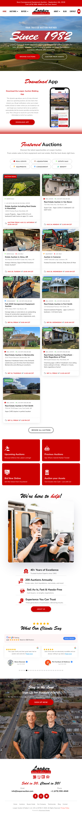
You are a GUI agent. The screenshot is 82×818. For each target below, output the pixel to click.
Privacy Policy (65, 808)
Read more (35, 654)
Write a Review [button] (69, 638)
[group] (22, 657)
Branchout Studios (44, 810)
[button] (19, 670)
